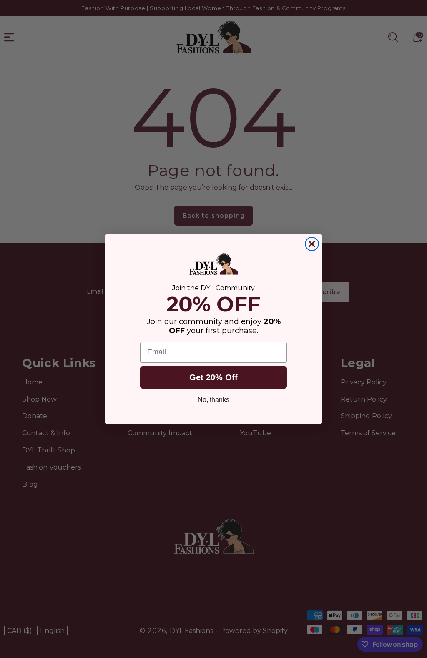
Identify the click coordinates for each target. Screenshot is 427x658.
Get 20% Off (213, 377)
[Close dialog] (312, 244)
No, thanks (213, 399)
